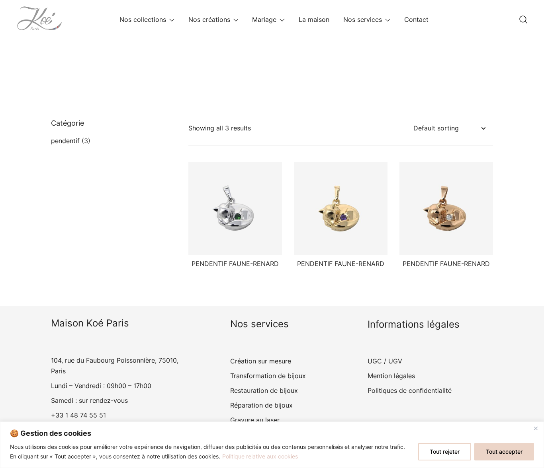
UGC (375, 361)
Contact (416, 19)
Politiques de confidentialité (410, 390)
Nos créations (209, 19)
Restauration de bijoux (264, 390)
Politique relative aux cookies (260, 456)
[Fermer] (535, 428)
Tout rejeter (445, 451)
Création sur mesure (260, 361)
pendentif (65, 141)
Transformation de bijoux (268, 376)
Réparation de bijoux (261, 405)
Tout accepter (504, 451)
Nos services (362, 19)
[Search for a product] (523, 19)
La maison (314, 19)
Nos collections (142, 19)
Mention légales (391, 376)
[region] (272, 444)
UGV (395, 361)
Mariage (264, 19)
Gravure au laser (255, 420)
